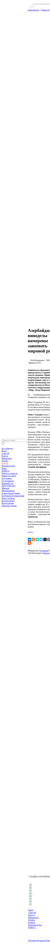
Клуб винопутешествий (13, 496)
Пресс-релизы (8, 498)
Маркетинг (7, 458)
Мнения (5, 488)
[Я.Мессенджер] (37, 539)
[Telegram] (41, 539)
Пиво (4, 468)
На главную (7, 448)
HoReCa (5, 471)
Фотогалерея (8, 503)
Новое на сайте (9, 476)
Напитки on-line (9, 506)
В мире (5, 463)
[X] (45, 539)
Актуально (7, 478)
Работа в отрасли (10, 473)
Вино (4, 451)
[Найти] (3, 443)
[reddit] (29, 543)
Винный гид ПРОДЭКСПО (8, 484)
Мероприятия (8, 491)
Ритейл (5, 461)
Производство (8, 466)
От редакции (8, 481)
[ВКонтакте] (29, 539)
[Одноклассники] (33, 539)
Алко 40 (5, 453)
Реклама (32, 940)
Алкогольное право (11, 493)
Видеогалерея (8, 501)
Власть (5, 456)
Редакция (43, 550)
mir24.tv (30, 532)
